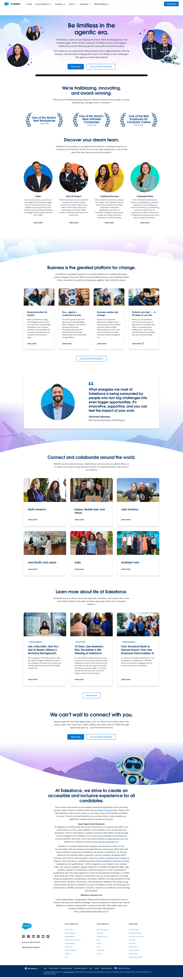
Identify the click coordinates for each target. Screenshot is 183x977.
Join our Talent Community (101, 67)
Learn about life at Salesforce (91, 359)
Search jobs (75, 67)
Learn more (38, 222)
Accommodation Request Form (104, 810)
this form (109, 819)
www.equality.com (116, 839)
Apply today (76, 737)
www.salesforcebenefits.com (106, 841)
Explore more (91, 695)
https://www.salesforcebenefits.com (90, 911)
